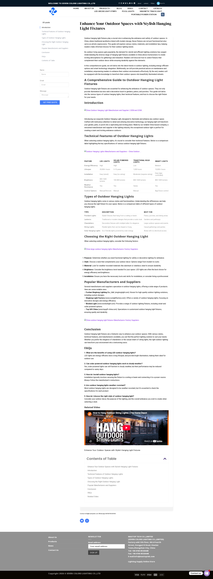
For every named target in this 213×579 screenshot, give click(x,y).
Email (42, 81)
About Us (89, 8)
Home (76, 8)
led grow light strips (105, 11)
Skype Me (162, 3)
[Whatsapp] (87, 521)
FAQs (44, 56)
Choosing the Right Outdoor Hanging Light (55, 43)
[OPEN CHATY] (207, 573)
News (50, 546)
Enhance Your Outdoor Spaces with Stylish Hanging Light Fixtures (113, 467)
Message (43, 91)
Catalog (157, 8)
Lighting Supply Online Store (141, 561)
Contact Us (53, 550)
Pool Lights (128, 11)
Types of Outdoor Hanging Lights (54, 38)
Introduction (46, 27)
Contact (143, 8)
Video (152, 3)
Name (42, 70)
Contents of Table (48, 60)
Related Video (93, 496)
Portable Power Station (144, 14)
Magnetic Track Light (151, 11)
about (139, 3)
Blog (119, 8)
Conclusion (46, 52)
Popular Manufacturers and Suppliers (55, 48)
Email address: (94, 542)
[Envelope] (82, 521)
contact (146, 3)
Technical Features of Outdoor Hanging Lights (56, 32)
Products (105, 8)
